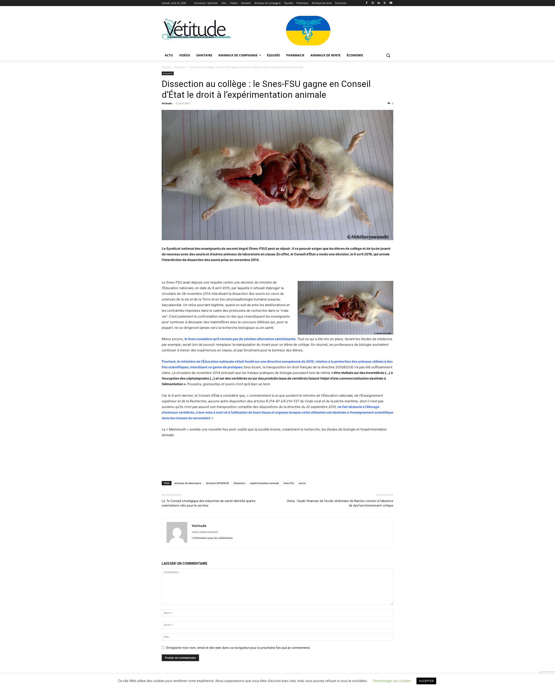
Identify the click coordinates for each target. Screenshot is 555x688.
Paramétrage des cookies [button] (392, 681)
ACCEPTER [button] (426, 681)
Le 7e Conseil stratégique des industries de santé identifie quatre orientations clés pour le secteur (208, 503)
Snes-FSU (289, 483)
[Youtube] (390, 3)
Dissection (239, 483)
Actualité (180, 67)
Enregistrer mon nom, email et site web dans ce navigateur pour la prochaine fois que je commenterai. (238, 647)
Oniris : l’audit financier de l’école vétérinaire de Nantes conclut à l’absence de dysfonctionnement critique (340, 503)
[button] (388, 55)
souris (302, 483)
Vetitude (167, 103)
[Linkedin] (378, 3)
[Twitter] (384, 3)
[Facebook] (366, 3)
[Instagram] (372, 3)
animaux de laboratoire (187, 483)
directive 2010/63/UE (217, 483)
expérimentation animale (264, 483)
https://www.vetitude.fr (205, 531)
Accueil (166, 67)
